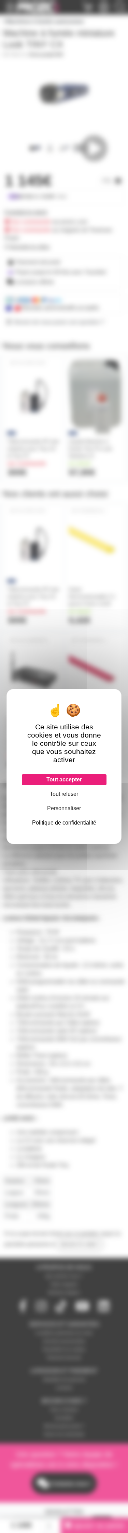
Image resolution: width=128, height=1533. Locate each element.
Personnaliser (64, 808)
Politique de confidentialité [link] (64, 823)
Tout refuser (64, 794)
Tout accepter (64, 779)
